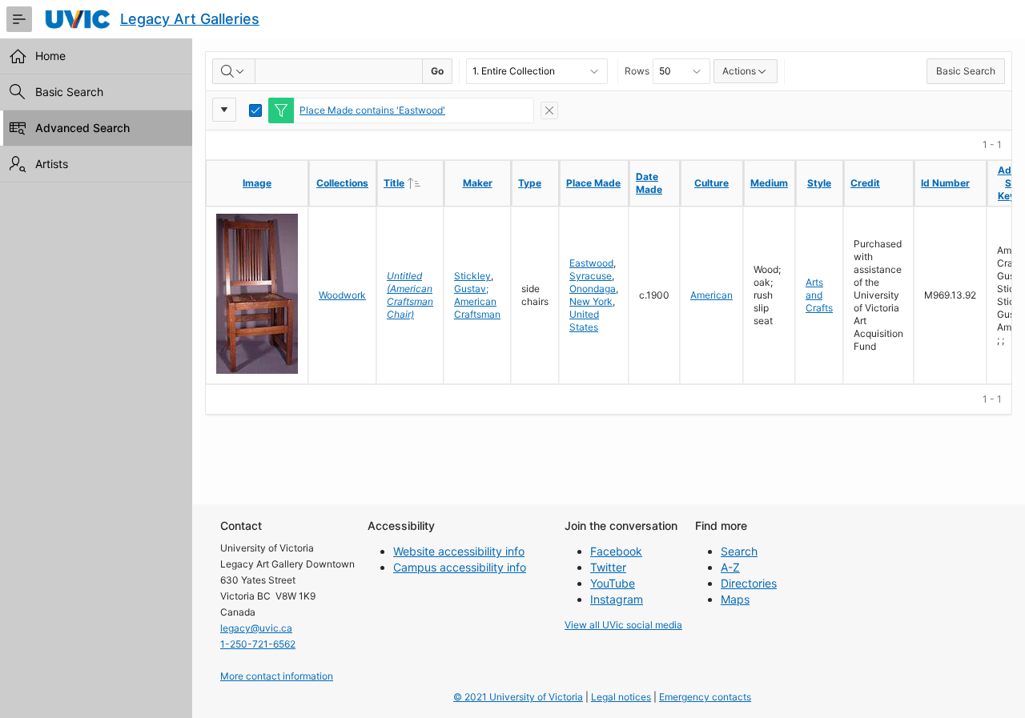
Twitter (608, 567)
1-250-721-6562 (257, 644)
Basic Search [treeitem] (69, 91)
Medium (769, 183)
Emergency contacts (705, 697)
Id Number (945, 183)
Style (819, 183)
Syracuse (590, 276)
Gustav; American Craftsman (477, 301)
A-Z (730, 567)
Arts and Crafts (819, 295)
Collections (342, 183)
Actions (739, 71)
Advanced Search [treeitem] (82, 127)
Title (413, 182)
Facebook (616, 551)
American (711, 295)
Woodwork (342, 295)
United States (584, 320)
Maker (477, 183)
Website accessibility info (459, 551)
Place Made (593, 183)
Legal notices (621, 697)
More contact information (276, 676)
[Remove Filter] (549, 110)
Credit (865, 183)
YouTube (612, 583)
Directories (749, 583)
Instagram (616, 599)
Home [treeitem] (50, 55)
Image (257, 183)
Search (739, 551)
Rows (637, 71)
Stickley (472, 276)
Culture (711, 183)
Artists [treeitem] (51, 163)
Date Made (649, 182)
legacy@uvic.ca (256, 628)
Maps (735, 599)
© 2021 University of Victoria (518, 697)
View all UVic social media (623, 625)
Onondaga (592, 289)
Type (529, 183)
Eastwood (591, 263)
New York (591, 301)
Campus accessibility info (459, 567)
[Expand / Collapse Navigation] (19, 19)
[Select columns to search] (233, 71)
